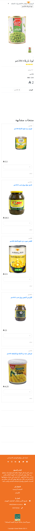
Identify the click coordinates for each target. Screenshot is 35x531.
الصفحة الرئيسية (17, 489)
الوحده (31, 90)
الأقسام (17, 493)
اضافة (30, 70)
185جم (30, 350)
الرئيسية (31, 3)
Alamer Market (18, 528)
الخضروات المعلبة (16, 3)
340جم (30, 126)
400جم (30, 238)
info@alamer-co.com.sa (16, 504)
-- (33, 57)
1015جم (30, 182)
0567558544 (15, 508)
